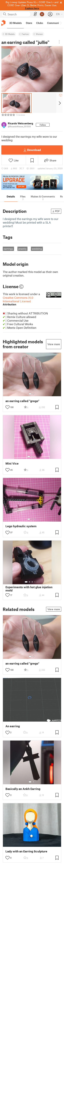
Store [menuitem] (29, 22)
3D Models (10, 34)
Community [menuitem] (54, 22)
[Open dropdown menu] (59, 42)
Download (34, 149)
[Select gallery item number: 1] (30, 394)
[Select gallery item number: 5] (37, 582)
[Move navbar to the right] (60, 23)
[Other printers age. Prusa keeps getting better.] (32, 182)
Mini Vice (12, 463)
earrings (8, 248)
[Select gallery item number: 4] (35, 582)
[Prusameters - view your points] (42, 14)
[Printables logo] (3, 23)
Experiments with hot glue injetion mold (28, 588)
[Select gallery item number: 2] (33, 394)
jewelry (22, 248)
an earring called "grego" (22, 401)
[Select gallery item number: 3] (34, 456)
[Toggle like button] (7, 407)
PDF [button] (57, 211)
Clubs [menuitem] (39, 22)
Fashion (25, 34)
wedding (37, 248)
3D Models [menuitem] (15, 22)
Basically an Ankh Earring (22, 788)
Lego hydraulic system (21, 526)
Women (39, 34)
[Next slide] (59, 103)
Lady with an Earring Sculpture (26, 851)
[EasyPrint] (35, 14)
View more (53, 344)
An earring (12, 726)
